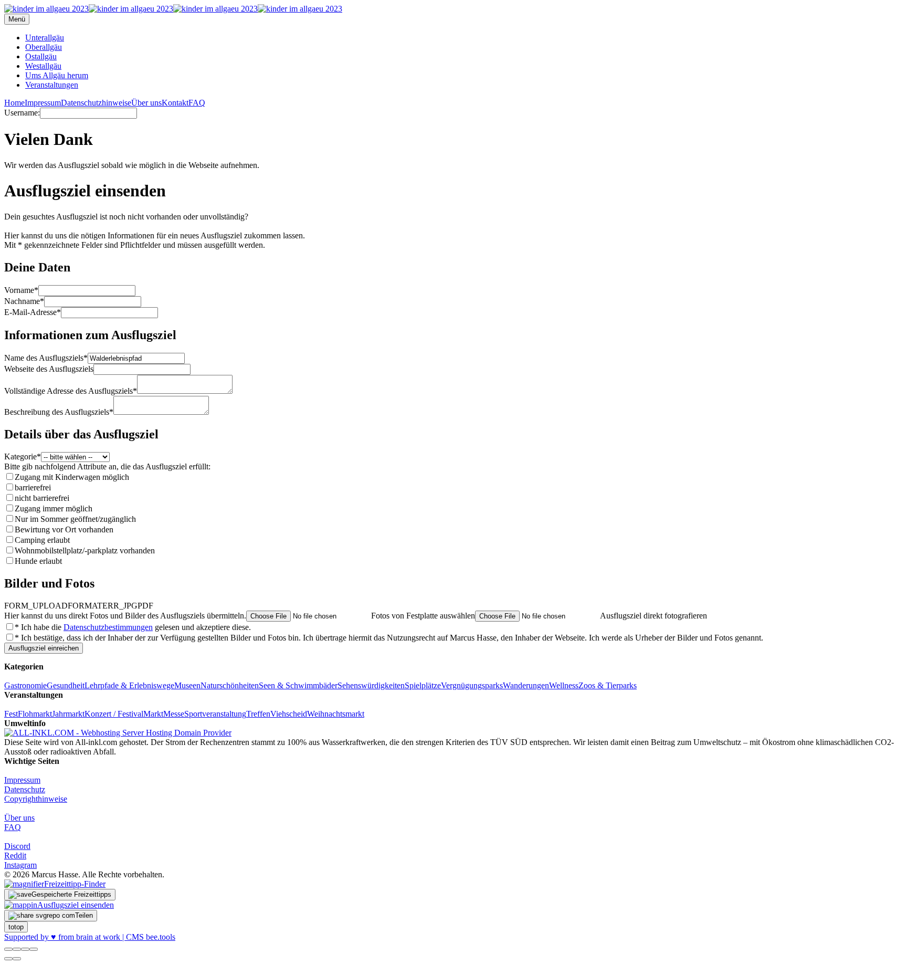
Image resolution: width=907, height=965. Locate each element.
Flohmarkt (35, 713)
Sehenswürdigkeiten (371, 685)
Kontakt (175, 102)
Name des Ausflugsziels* (46, 357)
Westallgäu (43, 65)
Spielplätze (423, 685)
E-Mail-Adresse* (32, 312)
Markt (153, 713)
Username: (22, 112)
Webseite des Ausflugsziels (48, 368)
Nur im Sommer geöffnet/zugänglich (75, 519)
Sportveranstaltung (215, 713)
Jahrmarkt (68, 713)
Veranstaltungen (51, 84)
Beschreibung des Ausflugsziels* (58, 411)
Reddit (15, 855)
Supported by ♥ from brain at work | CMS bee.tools (89, 936)
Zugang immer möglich (53, 508)
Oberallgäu (43, 47)
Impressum (43, 102)
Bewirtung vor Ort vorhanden (64, 529)
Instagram (20, 865)
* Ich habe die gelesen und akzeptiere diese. (133, 627)
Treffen (258, 713)
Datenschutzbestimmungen (108, 627)
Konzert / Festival (114, 713)
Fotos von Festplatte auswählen (423, 615)
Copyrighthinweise (35, 798)
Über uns (146, 102)
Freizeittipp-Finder (75, 883)
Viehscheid (288, 713)
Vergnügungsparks (472, 685)
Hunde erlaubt (38, 561)
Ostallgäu (41, 56)
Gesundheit (66, 685)
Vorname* (21, 290)
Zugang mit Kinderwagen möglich (72, 477)
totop (16, 927)
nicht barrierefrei (42, 498)
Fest (11, 713)
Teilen (84, 915)
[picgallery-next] (17, 958)
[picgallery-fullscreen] (25, 949)
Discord (17, 846)
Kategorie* (22, 456)
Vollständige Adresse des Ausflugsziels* (70, 390)
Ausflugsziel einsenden (75, 904)
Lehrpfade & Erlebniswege (129, 685)
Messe (173, 713)
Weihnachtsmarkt (335, 713)
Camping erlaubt (42, 540)
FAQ (196, 102)
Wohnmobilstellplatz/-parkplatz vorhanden (85, 550)
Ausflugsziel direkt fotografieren (653, 615)
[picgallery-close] (8, 949)
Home (14, 102)
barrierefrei (33, 487)
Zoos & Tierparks (607, 685)
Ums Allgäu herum (56, 75)
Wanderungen (526, 685)
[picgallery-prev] (8, 958)
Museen (187, 685)
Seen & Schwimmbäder (298, 685)
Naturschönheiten (230, 685)
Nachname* (24, 301)
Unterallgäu (44, 37)
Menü (16, 19)
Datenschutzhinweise (96, 102)
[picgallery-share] (17, 949)
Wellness (563, 685)
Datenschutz (24, 789)
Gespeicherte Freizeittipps (71, 894)
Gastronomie (25, 685)
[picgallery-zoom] (33, 949)
